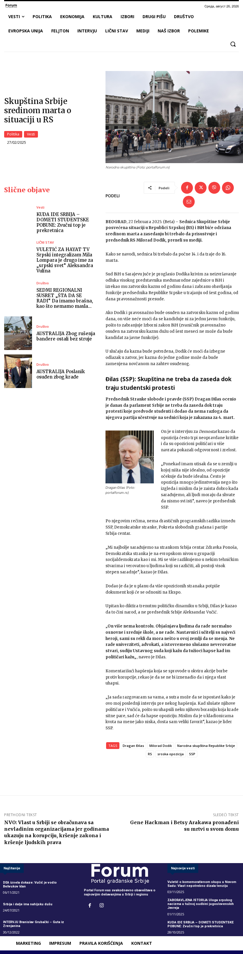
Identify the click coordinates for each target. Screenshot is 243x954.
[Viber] (214, 188)
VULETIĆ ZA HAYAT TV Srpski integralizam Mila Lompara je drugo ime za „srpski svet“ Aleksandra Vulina (64, 260)
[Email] (189, 202)
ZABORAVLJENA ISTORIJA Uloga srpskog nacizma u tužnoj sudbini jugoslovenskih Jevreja (200, 904)
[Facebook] (187, 188)
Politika (13, 134)
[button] (233, 44)
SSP (192, 754)
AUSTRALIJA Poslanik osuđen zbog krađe (60, 374)
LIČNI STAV (45, 242)
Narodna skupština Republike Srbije (206, 745)
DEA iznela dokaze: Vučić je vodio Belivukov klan (30, 884)
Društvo (42, 283)
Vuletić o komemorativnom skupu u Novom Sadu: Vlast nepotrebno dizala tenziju (201, 884)
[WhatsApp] (228, 188)
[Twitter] (201, 188)
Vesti (31, 134)
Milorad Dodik (160, 745)
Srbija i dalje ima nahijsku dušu (27, 904)
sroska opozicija (170, 754)
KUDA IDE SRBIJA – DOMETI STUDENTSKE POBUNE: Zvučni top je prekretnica (62, 222)
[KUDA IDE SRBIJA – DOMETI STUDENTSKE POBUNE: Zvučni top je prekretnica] (18, 219)
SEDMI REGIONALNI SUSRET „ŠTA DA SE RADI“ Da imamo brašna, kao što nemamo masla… (64, 298)
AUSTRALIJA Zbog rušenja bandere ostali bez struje (65, 336)
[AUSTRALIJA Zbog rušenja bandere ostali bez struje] (18, 333)
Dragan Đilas (133, 745)
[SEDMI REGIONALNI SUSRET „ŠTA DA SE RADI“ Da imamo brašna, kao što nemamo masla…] (18, 295)
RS (150, 754)
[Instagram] (102, 906)
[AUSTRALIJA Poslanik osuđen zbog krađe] (18, 371)
